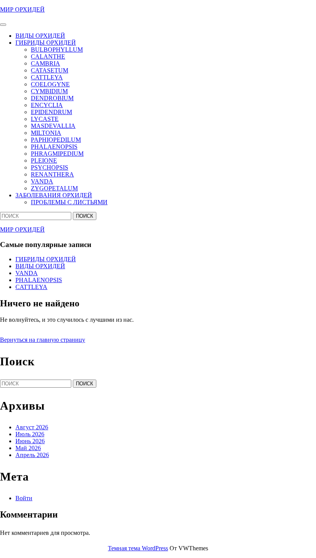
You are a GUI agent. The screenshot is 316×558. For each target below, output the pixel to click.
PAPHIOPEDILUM (56, 139)
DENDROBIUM (52, 98)
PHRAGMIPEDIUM (57, 153)
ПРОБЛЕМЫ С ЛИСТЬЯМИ (69, 202)
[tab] (3, 25)
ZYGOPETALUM (54, 188)
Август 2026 (31, 427)
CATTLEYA (47, 77)
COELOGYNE (50, 84)
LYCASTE (45, 119)
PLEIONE (44, 160)
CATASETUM (49, 70)
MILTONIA (46, 132)
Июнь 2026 (30, 441)
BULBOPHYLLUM (57, 49)
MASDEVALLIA (53, 126)
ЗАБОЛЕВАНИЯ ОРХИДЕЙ (53, 195)
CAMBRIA (45, 63)
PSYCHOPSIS (49, 167)
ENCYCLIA (47, 105)
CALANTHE (48, 56)
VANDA (42, 181)
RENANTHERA (52, 174)
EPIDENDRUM (51, 112)
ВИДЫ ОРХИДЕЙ (40, 35)
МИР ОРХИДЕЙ (22, 9)
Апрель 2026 (32, 455)
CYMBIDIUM (49, 91)
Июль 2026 (29, 434)
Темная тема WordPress (138, 548)
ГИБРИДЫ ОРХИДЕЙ (45, 42)
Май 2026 (28, 448)
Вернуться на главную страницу (42, 339)
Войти (23, 498)
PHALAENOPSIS (54, 146)
